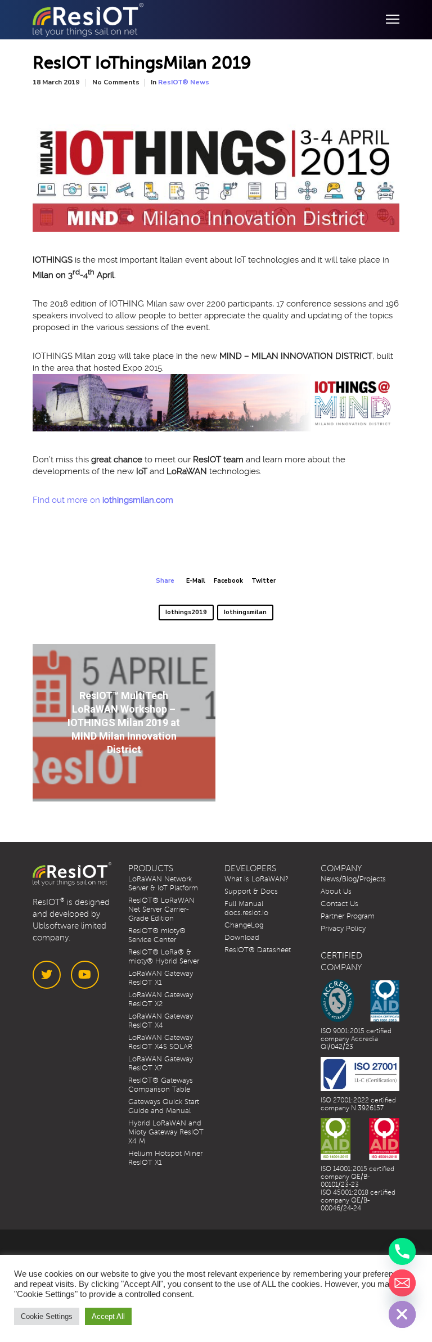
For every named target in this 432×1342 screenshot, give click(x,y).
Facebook (228, 581)
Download (241, 938)
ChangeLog (243, 925)
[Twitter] (47, 975)
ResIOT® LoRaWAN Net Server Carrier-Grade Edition (161, 909)
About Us (336, 891)
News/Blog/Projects (353, 879)
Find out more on (103, 500)
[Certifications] (360, 1000)
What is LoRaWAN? (256, 879)
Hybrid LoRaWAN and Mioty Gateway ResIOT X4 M (166, 1132)
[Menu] (387, 19)
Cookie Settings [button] (47, 1316)
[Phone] (402, 1251)
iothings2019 (186, 612)
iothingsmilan (245, 612)
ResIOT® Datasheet (257, 950)
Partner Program (348, 916)
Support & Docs (251, 891)
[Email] (402, 1282)
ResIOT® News (183, 82)
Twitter (263, 581)
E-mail (195, 581)
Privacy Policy (343, 929)
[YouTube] (85, 975)
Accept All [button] (108, 1316)
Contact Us (339, 904)
